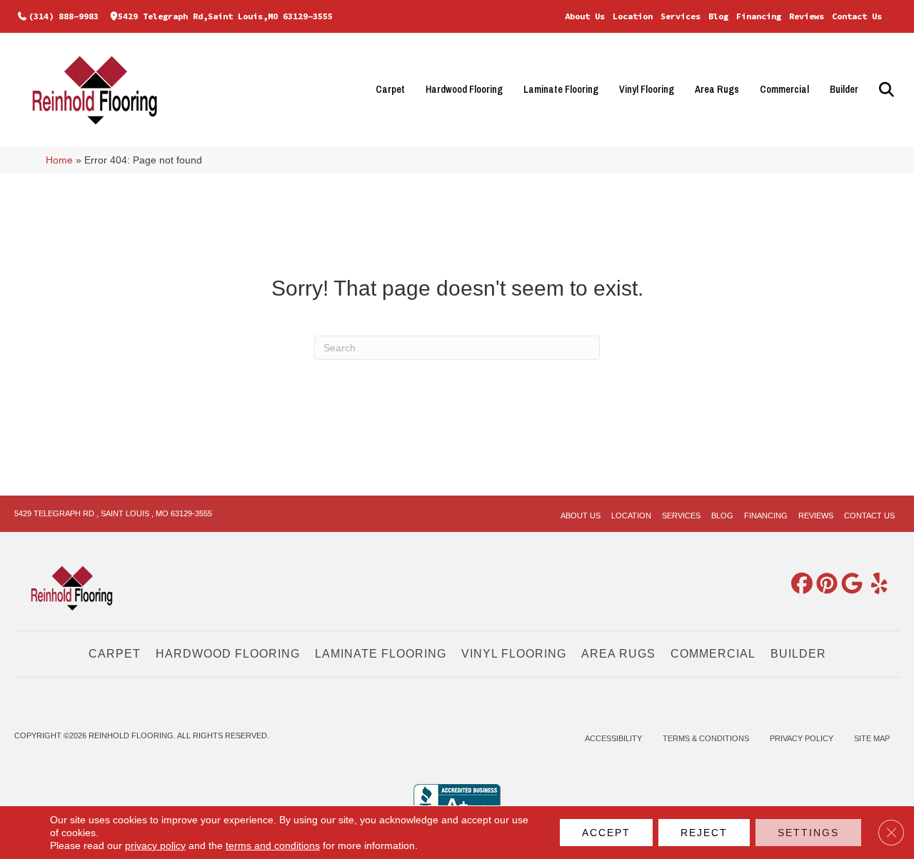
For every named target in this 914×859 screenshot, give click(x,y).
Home (59, 160)
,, (225, 16)
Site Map (872, 738)
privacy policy (155, 845)
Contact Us (857, 16)
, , (113, 513)
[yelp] (874, 584)
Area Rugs (717, 89)
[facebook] (799, 584)
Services (680, 16)
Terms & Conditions (706, 738)
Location (633, 16)
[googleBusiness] (849, 584)
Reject (704, 832)
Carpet (390, 89)
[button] (884, 89)
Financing (758, 16)
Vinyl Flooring (646, 89)
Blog (718, 16)
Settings (808, 832)
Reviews (806, 16)
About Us (585, 16)
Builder (844, 89)
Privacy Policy (801, 738)
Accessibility (613, 738)
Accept (606, 832)
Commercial (784, 89)
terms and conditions (273, 845)
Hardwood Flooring (464, 89)
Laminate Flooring (560, 89)
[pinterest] (824, 584)
